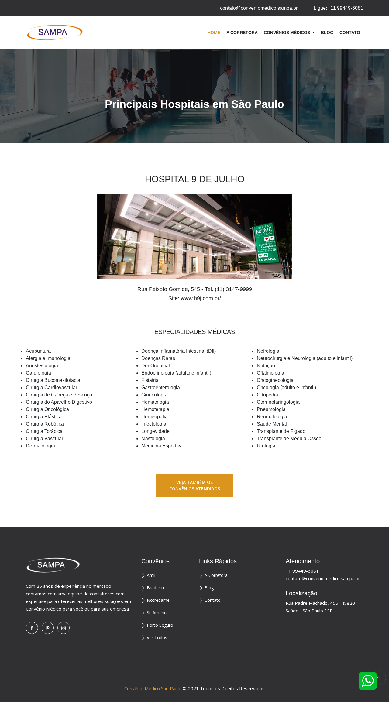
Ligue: (338, 8)
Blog (327, 32)
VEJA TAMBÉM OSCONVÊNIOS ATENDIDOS (194, 485)
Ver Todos (157, 637)
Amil (151, 575)
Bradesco (156, 588)
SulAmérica (158, 612)
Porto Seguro (160, 625)
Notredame (158, 600)
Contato (349, 32)
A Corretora (242, 32)
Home (214, 32)
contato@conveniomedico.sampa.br (259, 8)
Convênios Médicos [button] (287, 32)
